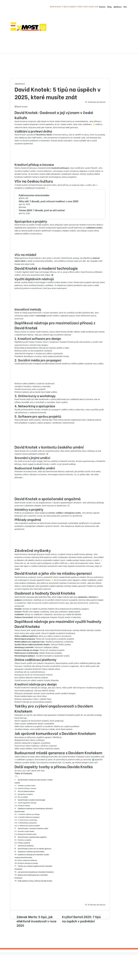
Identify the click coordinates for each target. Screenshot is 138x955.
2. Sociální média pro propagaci (28, 817)
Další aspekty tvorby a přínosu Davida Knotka (35, 881)
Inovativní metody (24, 806)
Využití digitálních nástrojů (27, 803)
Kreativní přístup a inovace (27, 788)
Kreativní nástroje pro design (28, 863)
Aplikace (117, 6)
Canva (58, 688)
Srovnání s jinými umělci (26, 831)
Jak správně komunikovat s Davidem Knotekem (36, 872)
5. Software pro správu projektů (29, 826)
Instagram (37, 363)
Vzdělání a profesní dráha (26, 786)
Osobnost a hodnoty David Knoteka (31, 852)
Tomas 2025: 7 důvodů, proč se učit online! (42, 210)
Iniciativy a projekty (24, 840)
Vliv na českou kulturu (26, 791)
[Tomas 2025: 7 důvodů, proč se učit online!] (22, 207)
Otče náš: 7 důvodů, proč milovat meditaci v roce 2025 (48, 201)
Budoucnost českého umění (27, 834)
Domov (102, 6)
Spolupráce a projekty (25, 794)
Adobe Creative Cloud (38, 342)
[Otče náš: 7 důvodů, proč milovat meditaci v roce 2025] (23, 198)
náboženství (20, 84)
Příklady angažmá (24, 843)
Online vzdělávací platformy (27, 860)
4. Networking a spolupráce (27, 823)
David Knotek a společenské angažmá (32, 837)
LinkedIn (44, 409)
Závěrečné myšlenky (26, 846)
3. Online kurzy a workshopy (27, 820)
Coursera (89, 399)
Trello (55, 420)
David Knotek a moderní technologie (31, 800)
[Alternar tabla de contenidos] (17, 777)
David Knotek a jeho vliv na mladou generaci (34, 849)
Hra (125, 6)
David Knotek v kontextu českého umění (33, 828)
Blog (109, 6)
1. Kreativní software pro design (29, 814)
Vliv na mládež (23, 797)
